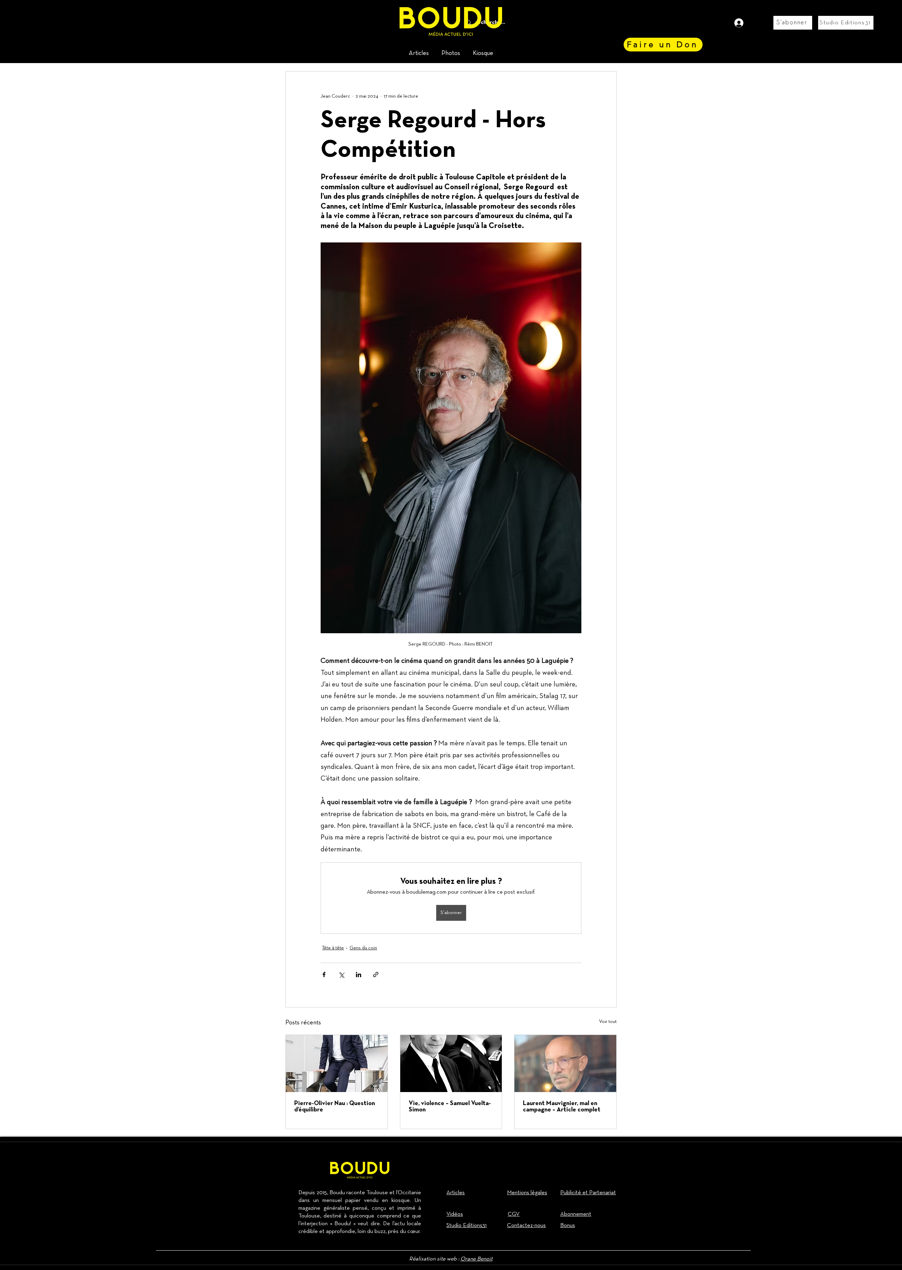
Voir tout (608, 1021)
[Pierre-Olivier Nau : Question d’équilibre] (337, 1063)
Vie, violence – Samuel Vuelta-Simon (450, 1107)
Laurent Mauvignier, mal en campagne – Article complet (561, 1107)
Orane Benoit (477, 1259)
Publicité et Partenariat (588, 1192)
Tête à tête (333, 947)
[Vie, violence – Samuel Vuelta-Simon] (451, 1063)
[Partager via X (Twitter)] (341, 974)
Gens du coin (363, 947)
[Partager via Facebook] (324, 974)
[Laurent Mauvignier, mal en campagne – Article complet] (565, 1063)
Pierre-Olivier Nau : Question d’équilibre (334, 1107)
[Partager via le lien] (375, 974)
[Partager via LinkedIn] (358, 974)
